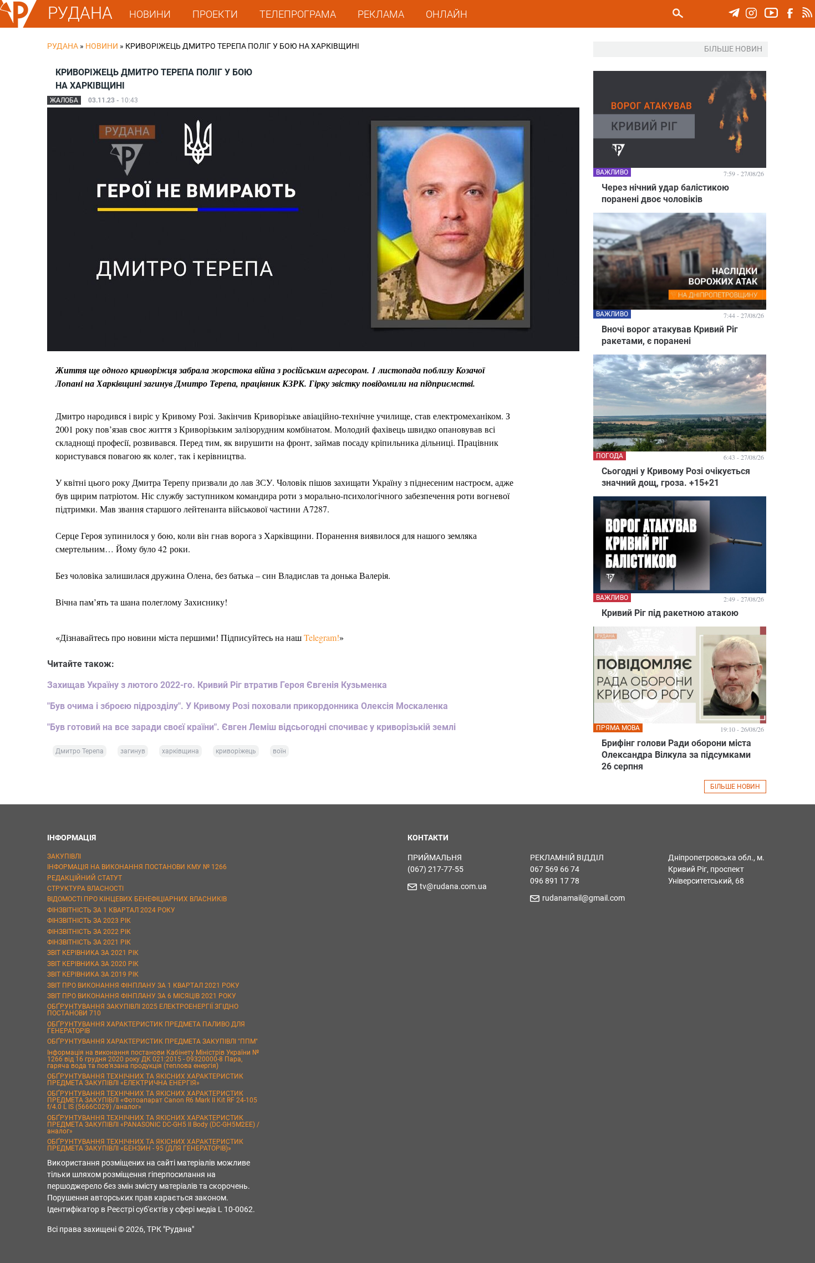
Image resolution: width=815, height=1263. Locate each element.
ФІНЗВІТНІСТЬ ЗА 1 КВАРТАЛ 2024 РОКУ (111, 910)
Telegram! (321, 637)
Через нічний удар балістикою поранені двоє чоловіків (665, 193)
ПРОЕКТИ (215, 14)
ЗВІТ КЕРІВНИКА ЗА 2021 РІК (93, 953)
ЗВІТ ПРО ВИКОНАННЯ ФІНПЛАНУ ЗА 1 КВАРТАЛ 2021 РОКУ (143, 985)
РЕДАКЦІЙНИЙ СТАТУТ (84, 878)
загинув (132, 751)
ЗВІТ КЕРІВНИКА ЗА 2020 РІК (93, 964)
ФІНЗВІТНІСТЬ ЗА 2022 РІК (89, 932)
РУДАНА (80, 13)
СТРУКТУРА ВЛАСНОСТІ (85, 888)
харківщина (180, 751)
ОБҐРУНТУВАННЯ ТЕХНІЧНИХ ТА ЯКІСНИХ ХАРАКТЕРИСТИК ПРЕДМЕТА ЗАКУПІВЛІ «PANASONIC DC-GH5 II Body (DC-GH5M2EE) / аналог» (153, 1124)
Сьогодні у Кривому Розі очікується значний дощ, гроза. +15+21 (676, 477)
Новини (101, 46)
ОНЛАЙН (446, 14)
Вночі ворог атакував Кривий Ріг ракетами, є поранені (670, 335)
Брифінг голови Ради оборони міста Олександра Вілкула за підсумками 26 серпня (676, 755)
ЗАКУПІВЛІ (64, 856)
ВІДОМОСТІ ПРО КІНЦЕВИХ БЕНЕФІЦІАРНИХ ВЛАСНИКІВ (137, 899)
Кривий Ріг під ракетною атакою (670, 613)
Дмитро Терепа (79, 751)
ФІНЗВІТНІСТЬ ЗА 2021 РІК (89, 942)
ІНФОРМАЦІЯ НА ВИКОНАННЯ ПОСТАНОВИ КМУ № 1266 (137, 867)
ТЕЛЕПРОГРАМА (297, 14)
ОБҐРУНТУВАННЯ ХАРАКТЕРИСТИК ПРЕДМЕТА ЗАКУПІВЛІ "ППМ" (152, 1041)
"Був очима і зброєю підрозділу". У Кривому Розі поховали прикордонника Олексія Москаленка (247, 706)
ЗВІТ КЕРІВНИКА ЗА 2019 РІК (93, 974)
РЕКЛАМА (381, 14)
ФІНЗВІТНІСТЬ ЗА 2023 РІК (89, 921)
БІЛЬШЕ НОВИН (735, 786)
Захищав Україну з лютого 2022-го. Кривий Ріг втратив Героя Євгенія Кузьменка (217, 685)
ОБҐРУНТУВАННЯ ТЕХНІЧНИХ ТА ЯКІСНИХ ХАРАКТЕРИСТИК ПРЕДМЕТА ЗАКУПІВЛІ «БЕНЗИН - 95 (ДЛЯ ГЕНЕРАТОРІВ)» (145, 1145)
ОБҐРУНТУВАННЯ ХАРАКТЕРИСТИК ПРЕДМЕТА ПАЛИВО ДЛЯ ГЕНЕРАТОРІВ (146, 1027)
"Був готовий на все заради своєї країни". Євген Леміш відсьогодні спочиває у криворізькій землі (251, 727)
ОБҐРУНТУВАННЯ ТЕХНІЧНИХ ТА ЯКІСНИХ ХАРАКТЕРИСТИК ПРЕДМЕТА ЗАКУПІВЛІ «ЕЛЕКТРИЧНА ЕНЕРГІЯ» (145, 1079)
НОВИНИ (150, 14)
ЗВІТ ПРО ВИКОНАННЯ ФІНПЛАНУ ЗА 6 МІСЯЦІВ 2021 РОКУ (141, 996)
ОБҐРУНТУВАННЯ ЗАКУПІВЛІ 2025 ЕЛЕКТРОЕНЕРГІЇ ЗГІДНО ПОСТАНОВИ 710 (142, 1010)
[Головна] (18, 25)
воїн (279, 751)
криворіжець (236, 751)
